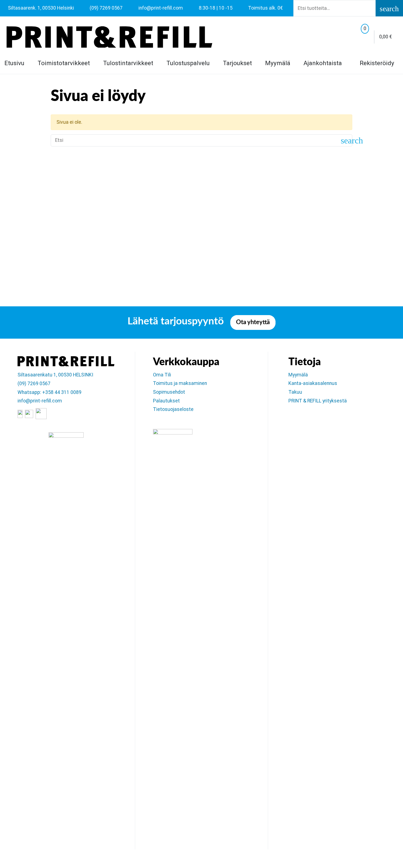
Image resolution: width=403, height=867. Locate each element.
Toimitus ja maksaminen (180, 383)
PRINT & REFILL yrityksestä (317, 401)
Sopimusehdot (169, 392)
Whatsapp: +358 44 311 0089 (49, 392)
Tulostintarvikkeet (128, 63)
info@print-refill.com (40, 401)
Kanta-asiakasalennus (312, 383)
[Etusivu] (109, 37)
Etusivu (14, 63)
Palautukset (166, 401)
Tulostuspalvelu (188, 63)
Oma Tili (162, 375)
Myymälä (277, 63)
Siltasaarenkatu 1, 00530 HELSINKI (55, 375)
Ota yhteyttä (253, 322)
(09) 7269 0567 (34, 383)
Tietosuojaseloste (173, 409)
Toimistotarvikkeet (64, 63)
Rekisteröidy (376, 63)
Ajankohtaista (322, 63)
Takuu (295, 392)
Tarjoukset (237, 63)
